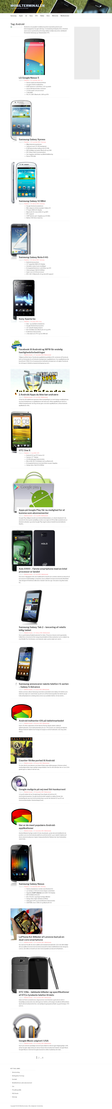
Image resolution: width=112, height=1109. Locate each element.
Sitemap (14, 1097)
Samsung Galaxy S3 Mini (32, 201)
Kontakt (14, 1079)
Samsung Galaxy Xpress (32, 139)
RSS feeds (15, 1093)
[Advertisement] (87, 53)
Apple (21, 16)
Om (13, 1086)
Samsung (13, 16)
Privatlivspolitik (16, 1090)
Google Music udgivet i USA (34, 1040)
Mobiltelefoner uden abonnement (22, 1083)
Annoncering (16, 1072)
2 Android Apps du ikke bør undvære (38, 394)
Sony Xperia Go (27, 319)
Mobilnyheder (65, 16)
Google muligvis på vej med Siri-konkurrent (42, 789)
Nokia (42, 16)
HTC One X (24, 450)
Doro (48, 16)
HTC (36, 16)
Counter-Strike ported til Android (37, 760)
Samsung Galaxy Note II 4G (33, 257)
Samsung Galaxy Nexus (31, 884)
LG (26, 16)
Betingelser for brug (18, 1076)
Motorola (55, 16)
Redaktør (26, 80)
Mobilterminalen (27, 6)
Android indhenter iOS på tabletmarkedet (41, 720)
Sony (31, 16)
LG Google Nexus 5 (29, 77)
